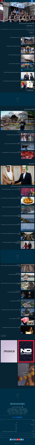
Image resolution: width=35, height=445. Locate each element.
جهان (16, 422)
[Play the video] (17, 12)
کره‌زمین (16, 424)
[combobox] (17, 404)
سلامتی (16, 426)
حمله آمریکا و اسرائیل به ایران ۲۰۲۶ (13, 409)
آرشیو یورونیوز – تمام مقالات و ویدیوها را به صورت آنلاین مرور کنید (9, 431)
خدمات (33, 434)
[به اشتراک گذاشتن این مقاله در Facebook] (33, 26)
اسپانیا (8, 411)
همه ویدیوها (3, 335)
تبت (16, 413)
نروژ (10, 413)
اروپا (33, 422)
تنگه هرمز (21, 413)
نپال (13, 413)
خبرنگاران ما (33, 431)
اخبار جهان (19, 188)
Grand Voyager (18, 273)
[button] (30, 90)
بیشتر (33, 436)
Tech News (18, 241)
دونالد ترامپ (16, 411)
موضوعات (33, 420)
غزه (19, 308)
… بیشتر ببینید (31, 32)
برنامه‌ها (16, 429)
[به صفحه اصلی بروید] (32, 1)
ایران (33, 185)
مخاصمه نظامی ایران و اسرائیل (22, 409)
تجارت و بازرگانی (32, 424)
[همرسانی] (30, 26)
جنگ (24, 413)
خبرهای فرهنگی (18, 264)
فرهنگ (16, 427)
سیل (12, 411)
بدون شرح (19, 133)
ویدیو (33, 429)
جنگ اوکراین (25, 411)
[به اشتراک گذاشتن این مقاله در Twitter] (31, 26)
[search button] (11, 404)
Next (33, 426)
